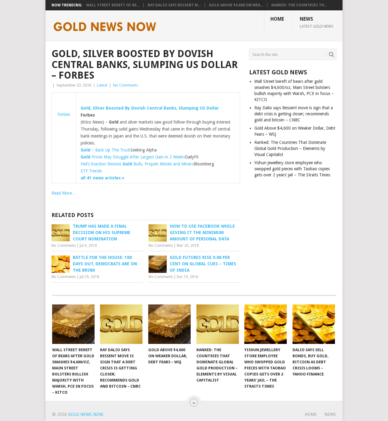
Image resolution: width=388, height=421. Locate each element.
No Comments (125, 85)
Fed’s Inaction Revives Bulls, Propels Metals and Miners (137, 163)
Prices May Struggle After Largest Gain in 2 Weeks (133, 156)
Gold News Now (85, 414)
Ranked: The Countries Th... (299, 5)
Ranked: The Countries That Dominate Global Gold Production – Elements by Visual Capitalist (290, 148)
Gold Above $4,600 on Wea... (236, 5)
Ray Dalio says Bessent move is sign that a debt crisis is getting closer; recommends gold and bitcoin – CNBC (293, 113)
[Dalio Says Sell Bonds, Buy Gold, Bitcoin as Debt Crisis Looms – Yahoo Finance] (314, 324)
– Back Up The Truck (105, 150)
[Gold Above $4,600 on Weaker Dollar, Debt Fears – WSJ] (169, 324)
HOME (277, 19)
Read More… (64, 193)
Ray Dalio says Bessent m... (174, 5)
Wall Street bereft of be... (112, 5)
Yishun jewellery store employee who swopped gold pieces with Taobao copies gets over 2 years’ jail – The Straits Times (292, 168)
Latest (102, 85)
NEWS (316, 22)
